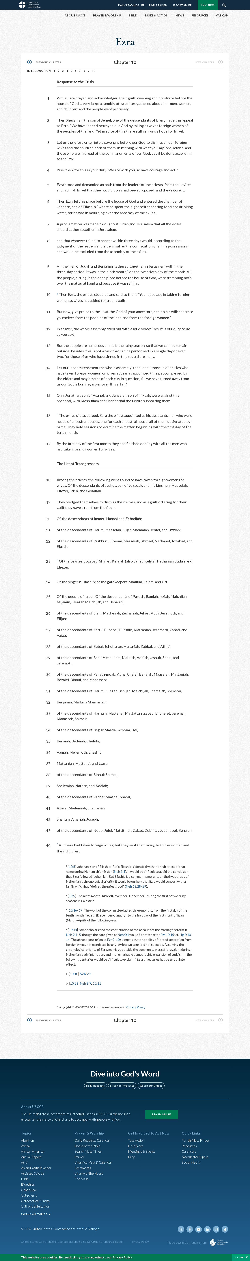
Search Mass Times (88, 1151)
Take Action (136, 1140)
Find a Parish (158, 5)
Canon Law (28, 1190)
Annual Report (31, 1157)
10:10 (74, 974)
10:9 (72, 896)
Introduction (39, 70)
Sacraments (83, 1168)
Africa (25, 1146)
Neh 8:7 (85, 983)
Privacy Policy (135, 1007)
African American (33, 1151)
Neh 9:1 (71, 935)
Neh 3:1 (119, 871)
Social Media (191, 1162)
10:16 (73, 910)
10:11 (97, 983)
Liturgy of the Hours (89, 1173)
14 (68, 940)
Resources (189, 1146)
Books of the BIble (87, 1146)
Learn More (161, 1114)
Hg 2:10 (185, 935)
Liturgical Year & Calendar (93, 1162)
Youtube (198, 1229)
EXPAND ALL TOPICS (34, 1214)
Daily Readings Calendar (144, 5)
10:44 (73, 930)
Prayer (79, 1157)
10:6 (72, 867)
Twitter (181, 1229)
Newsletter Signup (195, 1157)
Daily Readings (128, 5)
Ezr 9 (110, 940)
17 (80, 910)
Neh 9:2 (85, 974)
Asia (24, 1162)
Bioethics (28, 1184)
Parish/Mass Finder (195, 1140)
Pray (131, 1157)
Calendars (189, 1151)
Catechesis (29, 1195)
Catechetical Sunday (35, 1201)
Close (239, 1257)
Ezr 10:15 (167, 935)
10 (118, 940)
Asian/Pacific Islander (36, 1168)
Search (224, 4)
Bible (25, 1179)
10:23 (74, 983)
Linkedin (207, 1229)
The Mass (81, 1179)
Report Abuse (182, 5)
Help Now (208, 4)
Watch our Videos (151, 1085)
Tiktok (225, 1229)
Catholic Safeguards (35, 1206)
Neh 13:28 (133, 886)
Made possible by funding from (187, 1242)
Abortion (27, 1140)
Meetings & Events (141, 1151)
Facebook (189, 1229)
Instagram (216, 1229)
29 (144, 886)
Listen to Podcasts (122, 1085)
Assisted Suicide (32, 1173)
